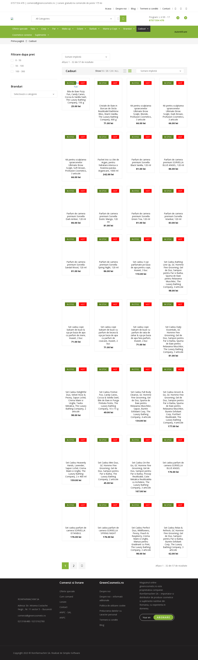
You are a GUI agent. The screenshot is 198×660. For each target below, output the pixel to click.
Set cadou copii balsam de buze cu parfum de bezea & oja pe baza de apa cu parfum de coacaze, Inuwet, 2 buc (108, 335)
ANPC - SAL (65, 612)
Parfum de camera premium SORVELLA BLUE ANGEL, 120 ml (173, 162)
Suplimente (40, 34)
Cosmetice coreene (22, 34)
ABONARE (163, 617)
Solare (80, 28)
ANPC (62, 617)
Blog (101, 625)
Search (123, 18)
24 (111, 70)
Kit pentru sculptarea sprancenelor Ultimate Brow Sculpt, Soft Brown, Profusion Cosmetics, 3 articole (76, 166)
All (117, 70)
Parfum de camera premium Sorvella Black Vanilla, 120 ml (141, 162)
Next (82, 565)
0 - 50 (18, 60)
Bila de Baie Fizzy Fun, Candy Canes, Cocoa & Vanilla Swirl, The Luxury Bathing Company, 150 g (76, 97)
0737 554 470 (156, 20)
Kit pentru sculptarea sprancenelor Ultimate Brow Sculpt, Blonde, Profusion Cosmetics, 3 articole (141, 112)
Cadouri (142, 28)
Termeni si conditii (108, 619)
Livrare (63, 601)
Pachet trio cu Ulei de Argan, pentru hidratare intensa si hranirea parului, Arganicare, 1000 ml (108, 165)
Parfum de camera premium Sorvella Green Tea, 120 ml (140, 216)
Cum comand (66, 596)
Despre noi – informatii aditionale (111, 598)
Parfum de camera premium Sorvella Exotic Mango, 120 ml (108, 217)
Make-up (66, 28)
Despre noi (104, 591)
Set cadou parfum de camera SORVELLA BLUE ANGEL (173, 465)
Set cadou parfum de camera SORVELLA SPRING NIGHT (108, 530)
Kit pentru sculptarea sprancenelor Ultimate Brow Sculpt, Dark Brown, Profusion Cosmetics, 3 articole (173, 112)
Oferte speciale (20, 28)
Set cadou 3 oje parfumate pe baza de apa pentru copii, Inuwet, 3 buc (141, 266)
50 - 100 (19, 65)
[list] (125, 71)
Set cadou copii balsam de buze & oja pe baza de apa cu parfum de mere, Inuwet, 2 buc (76, 332)
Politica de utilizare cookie (112, 605)
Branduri (127, 28)
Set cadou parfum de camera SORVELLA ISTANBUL (75, 530)
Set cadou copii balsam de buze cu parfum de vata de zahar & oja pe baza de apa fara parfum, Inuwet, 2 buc (141, 333)
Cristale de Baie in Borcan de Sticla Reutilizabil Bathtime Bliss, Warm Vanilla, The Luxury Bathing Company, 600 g (108, 112)
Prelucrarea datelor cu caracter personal (110, 612)
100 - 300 (20, 71)
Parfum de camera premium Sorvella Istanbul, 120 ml (173, 216)
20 (107, 70)
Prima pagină (17, 41)
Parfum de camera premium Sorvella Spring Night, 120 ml (108, 264)
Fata (33, 28)
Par (54, 28)
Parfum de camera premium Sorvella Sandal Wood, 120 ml (75, 264)
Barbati (93, 28)
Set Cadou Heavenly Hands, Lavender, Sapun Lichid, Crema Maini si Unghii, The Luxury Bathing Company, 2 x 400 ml (75, 469)
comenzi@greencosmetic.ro (32, 615)
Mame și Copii (110, 28)
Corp (43, 28)
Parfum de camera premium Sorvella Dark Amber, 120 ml (76, 216)
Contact (63, 607)
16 (102, 70)
